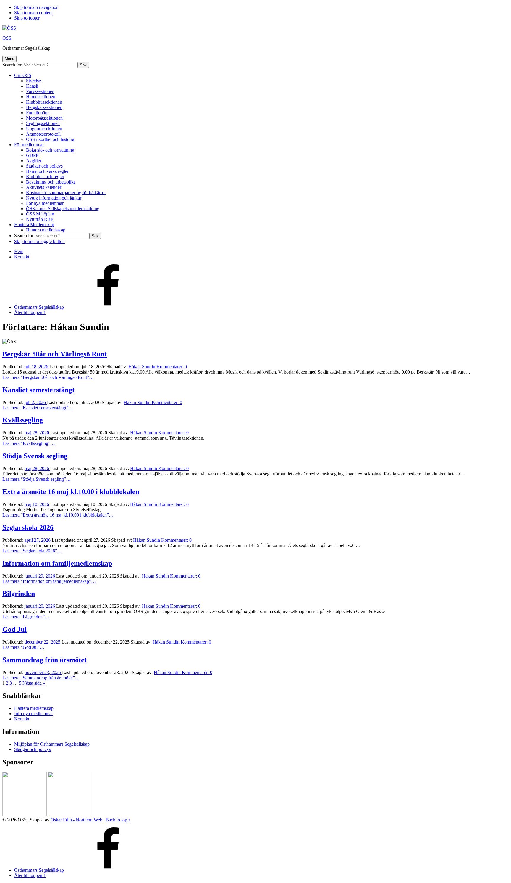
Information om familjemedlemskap (57, 563)
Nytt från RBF (39, 219)
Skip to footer (27, 17)
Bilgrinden (18, 593)
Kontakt (21, 256)
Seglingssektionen (43, 123)
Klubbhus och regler (45, 176)
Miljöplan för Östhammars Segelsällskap (52, 744)
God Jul (14, 629)
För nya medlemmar (45, 203)
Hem (18, 251)
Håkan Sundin (142, 366)
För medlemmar (29, 144)
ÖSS (6, 38)
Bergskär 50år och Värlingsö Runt (54, 354)
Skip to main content (33, 12)
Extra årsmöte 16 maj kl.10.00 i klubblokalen (70, 492)
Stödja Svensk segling (34, 456)
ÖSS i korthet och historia (50, 139)
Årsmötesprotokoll (43, 133)
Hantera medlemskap (45, 229)
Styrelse (33, 80)
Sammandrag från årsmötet (44, 660)
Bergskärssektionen (44, 107)
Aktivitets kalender (43, 187)
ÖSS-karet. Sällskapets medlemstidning (62, 208)
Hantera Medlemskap (34, 224)
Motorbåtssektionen (44, 117)
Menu (9, 59)
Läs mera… (48, 377)
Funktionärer (38, 112)
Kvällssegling (22, 420)
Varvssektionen (40, 91)
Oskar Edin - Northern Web (76, 819)
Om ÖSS (22, 75)
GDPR (32, 155)
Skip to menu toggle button (39, 241)
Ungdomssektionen (44, 128)
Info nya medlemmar (33, 713)
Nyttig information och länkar (53, 197)
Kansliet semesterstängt (38, 390)
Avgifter (33, 160)
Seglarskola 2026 (28, 527)
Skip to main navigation (36, 7)
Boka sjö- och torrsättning (50, 149)
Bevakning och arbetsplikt (50, 181)
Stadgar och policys (44, 165)
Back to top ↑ (118, 819)
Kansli (32, 86)
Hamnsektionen (40, 96)
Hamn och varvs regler (47, 171)
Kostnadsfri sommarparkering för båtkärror (66, 192)
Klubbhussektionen (44, 101)
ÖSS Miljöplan (40, 213)
